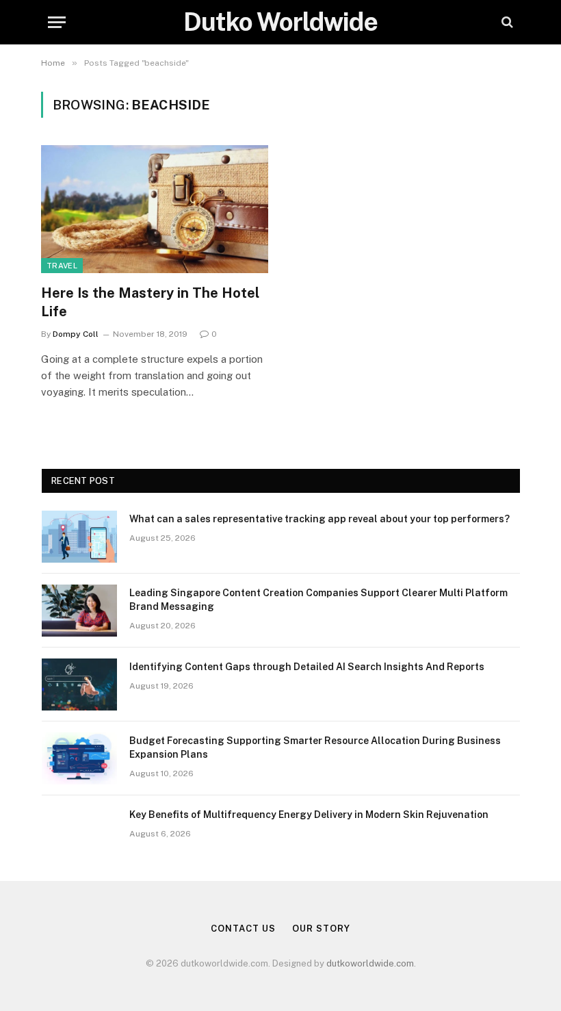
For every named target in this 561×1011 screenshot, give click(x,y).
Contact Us (243, 928)
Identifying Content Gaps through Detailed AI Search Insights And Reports (306, 666)
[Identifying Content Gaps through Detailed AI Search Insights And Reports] (79, 684)
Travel (62, 265)
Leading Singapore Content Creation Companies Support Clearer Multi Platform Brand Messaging (318, 599)
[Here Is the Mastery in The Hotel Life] (154, 209)
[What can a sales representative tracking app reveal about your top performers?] (79, 537)
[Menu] (57, 22)
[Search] (506, 22)
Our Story (321, 928)
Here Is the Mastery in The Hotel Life (150, 302)
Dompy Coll (76, 334)
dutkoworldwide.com (370, 963)
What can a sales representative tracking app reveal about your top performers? (319, 518)
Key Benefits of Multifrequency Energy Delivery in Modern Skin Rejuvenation (308, 814)
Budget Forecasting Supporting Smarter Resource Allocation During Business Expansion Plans (315, 747)
